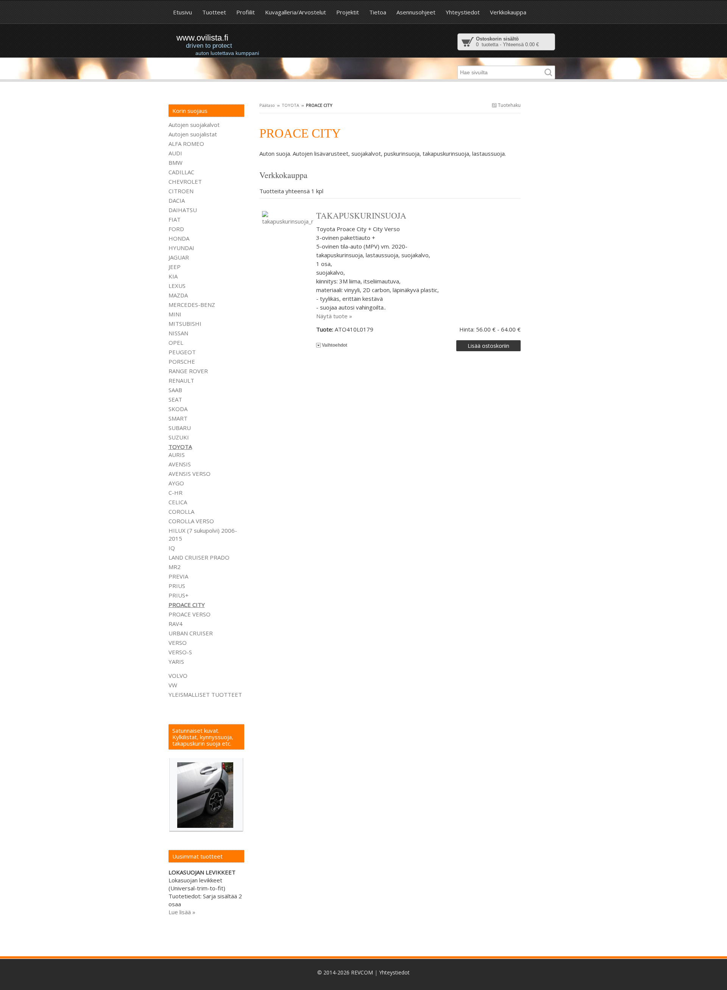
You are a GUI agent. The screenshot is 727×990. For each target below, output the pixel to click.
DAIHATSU (182, 210)
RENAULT (181, 380)
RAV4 (175, 623)
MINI (174, 314)
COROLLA (181, 511)
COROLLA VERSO (191, 521)
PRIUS (176, 586)
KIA (173, 276)
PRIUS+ (178, 595)
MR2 (174, 567)
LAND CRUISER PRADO (198, 557)
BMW (175, 162)
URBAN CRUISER (190, 633)
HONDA (178, 238)
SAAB (175, 390)
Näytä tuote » (334, 316)
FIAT (174, 219)
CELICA (177, 502)
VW (172, 685)
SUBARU (179, 428)
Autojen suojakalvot (194, 124)
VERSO (177, 642)
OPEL (175, 342)
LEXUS (177, 285)
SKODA (177, 409)
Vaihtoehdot (334, 345)
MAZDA (178, 295)
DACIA (176, 200)
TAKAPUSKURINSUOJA (361, 215)
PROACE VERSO (189, 614)
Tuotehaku (509, 105)
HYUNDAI (181, 248)
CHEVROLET (185, 181)
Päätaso (267, 105)
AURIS (176, 454)
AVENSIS (179, 464)
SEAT (175, 399)
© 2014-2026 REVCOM (345, 972)
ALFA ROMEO (186, 143)
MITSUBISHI (184, 323)
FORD (176, 229)
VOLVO (177, 675)
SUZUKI (178, 437)
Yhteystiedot (394, 972)
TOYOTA (290, 105)
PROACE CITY (186, 604)
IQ (171, 548)
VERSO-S (180, 652)
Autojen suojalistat (192, 134)
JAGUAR (178, 257)
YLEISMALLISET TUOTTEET (205, 694)
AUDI (175, 153)
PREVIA (178, 576)
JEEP (174, 267)
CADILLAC (181, 172)
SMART (177, 418)
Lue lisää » (181, 912)
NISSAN (178, 333)
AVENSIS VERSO (189, 473)
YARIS (176, 661)
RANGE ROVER (188, 371)
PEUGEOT (182, 352)
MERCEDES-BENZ (191, 304)
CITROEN (180, 191)
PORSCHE (181, 361)
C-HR (175, 492)
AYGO (176, 483)
